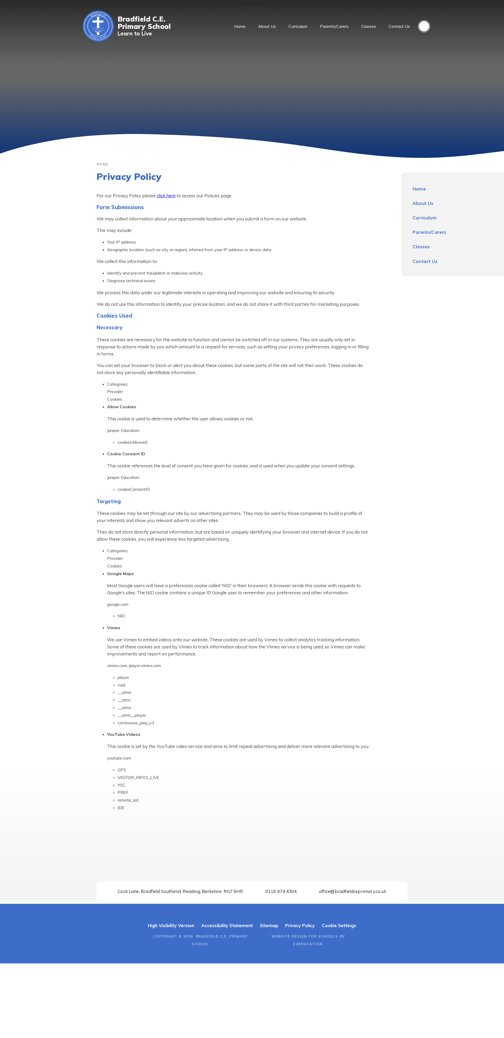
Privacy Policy (300, 925)
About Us (423, 203)
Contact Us (425, 261)
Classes (421, 246)
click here (166, 195)
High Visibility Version (171, 925)
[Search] (424, 26)
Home (102, 164)
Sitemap (269, 925)
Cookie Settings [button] (339, 925)
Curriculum (425, 217)
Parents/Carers (429, 232)
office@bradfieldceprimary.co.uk (352, 891)
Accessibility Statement (227, 925)
